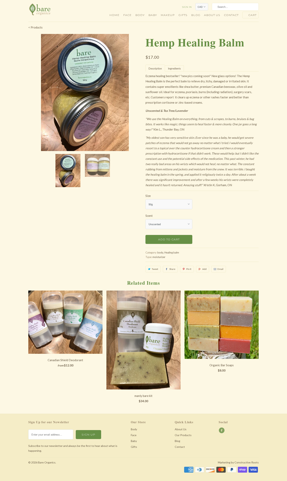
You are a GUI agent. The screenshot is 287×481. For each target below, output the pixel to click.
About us (212, 15)
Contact (231, 15)
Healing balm (171, 252)
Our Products (183, 435)
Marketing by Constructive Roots (238, 462)
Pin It (188, 269)
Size (148, 195)
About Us (180, 429)
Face (127, 15)
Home (114, 15)
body (160, 252)
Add (204, 269)
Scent (149, 215)
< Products (35, 27)
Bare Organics (46, 462)
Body (140, 15)
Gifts (182, 15)
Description (155, 68)
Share (172, 269)
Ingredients (174, 68)
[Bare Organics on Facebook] (222, 430)
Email (220, 269)
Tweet (155, 269)
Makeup (168, 15)
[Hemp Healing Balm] (85, 92)
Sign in (187, 6)
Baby (152, 15)
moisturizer (158, 257)
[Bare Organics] (55, 10)
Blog (195, 15)
